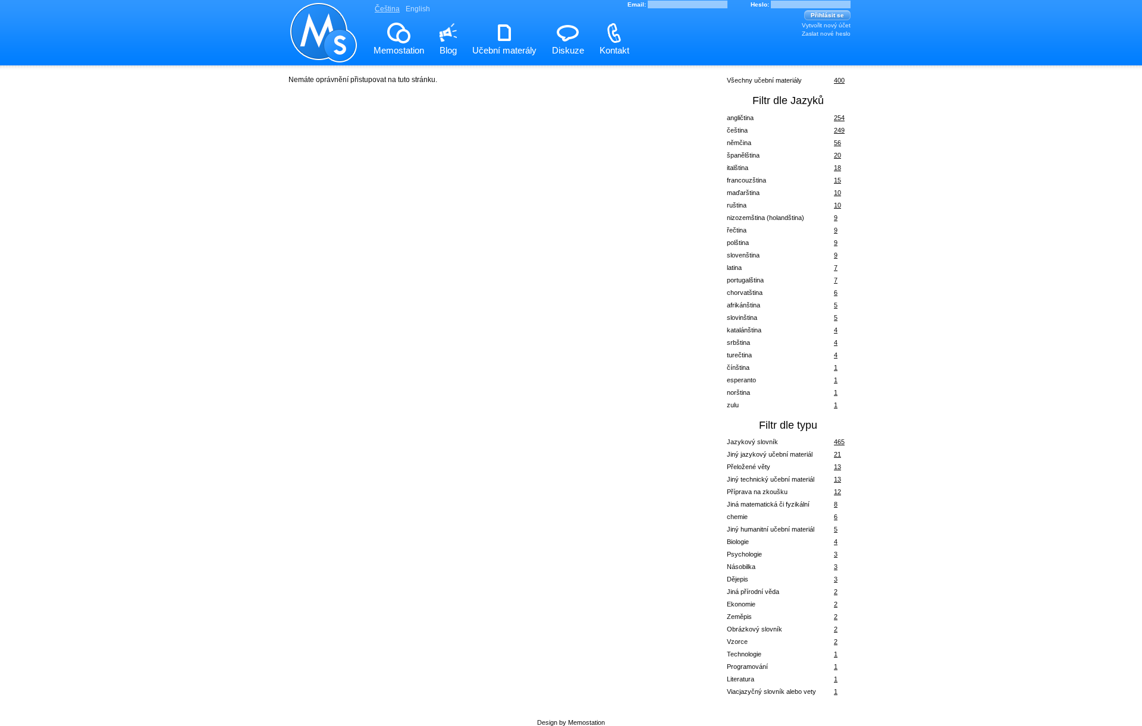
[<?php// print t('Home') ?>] (324, 55)
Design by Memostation (571, 722)
